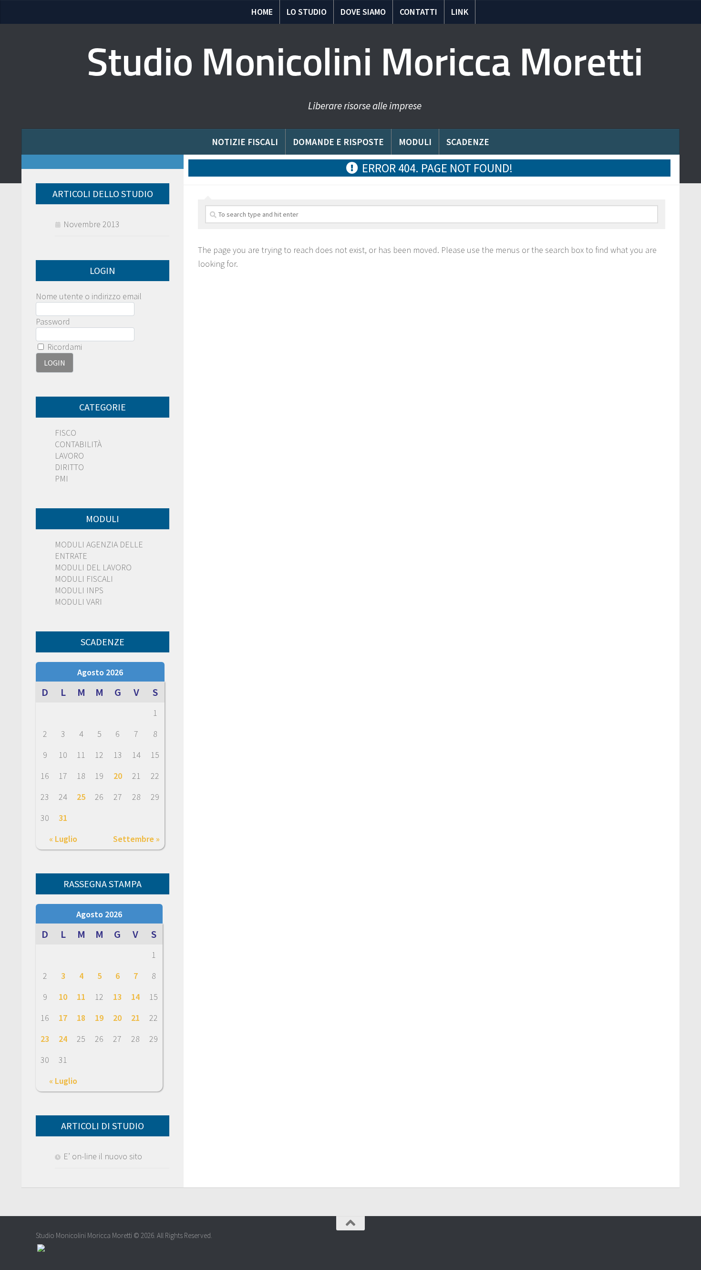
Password (53, 321)
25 (81, 796)
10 (63, 996)
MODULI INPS (79, 590)
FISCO (65, 432)
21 (135, 1017)
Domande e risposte (338, 141)
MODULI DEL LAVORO (93, 567)
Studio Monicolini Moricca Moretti (365, 62)
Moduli (415, 141)
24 (63, 1038)
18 (81, 1017)
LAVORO (69, 455)
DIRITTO (69, 467)
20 (117, 775)
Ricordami (63, 346)
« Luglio (63, 838)
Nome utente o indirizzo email (89, 296)
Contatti (418, 11)
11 (81, 996)
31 (63, 817)
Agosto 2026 (100, 672)
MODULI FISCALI (84, 578)
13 (117, 996)
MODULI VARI (78, 601)
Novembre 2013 (91, 224)
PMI (61, 478)
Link (459, 11)
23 (45, 1038)
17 (63, 1017)
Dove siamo (363, 11)
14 (135, 996)
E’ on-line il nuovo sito (102, 1156)
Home (262, 11)
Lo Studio (307, 11)
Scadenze (467, 141)
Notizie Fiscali (245, 141)
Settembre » (136, 838)
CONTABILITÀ (78, 444)
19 (99, 1017)
